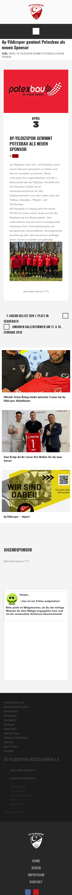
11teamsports (10, 715)
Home (5, 53)
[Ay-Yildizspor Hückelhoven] (36, 11)
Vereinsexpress (11, 711)
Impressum (36, 874)
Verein (36, 867)
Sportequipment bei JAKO (16, 707)
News (12, 53)
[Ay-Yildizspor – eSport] (36, 490)
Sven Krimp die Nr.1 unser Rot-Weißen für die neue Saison (33, 458)
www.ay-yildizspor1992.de (22, 770)
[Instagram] (44, 892)
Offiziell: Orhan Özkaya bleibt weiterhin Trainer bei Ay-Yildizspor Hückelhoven (35, 398)
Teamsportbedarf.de (14, 702)
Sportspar (9, 742)
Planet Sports (10, 729)
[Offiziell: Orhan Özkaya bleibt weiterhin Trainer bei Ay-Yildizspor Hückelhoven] (36, 371)
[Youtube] (36, 892)
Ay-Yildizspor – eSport (17, 516)
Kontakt (36, 881)
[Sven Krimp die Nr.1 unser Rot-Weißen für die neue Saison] (36, 431)
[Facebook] (28, 892)
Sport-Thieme (10, 746)
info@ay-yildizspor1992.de (23, 778)
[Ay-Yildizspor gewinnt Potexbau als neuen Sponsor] (36, 91)
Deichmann (9, 724)
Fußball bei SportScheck (15, 737)
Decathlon (8, 751)
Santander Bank (11, 733)
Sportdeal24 (10, 720)
